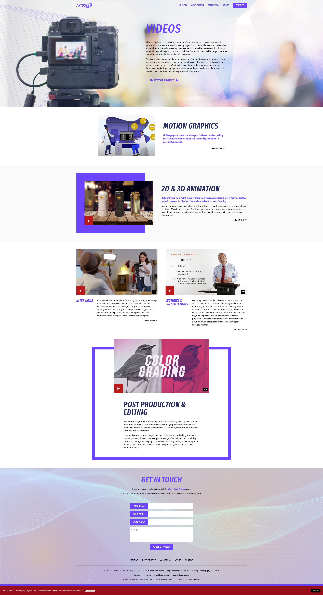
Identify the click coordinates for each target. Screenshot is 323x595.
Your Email (139, 514)
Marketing (213, 5)
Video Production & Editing (160, 571)
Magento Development (180, 575)
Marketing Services (130, 579)
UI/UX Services (141, 571)
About (226, 5)
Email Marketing (194, 579)
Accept (316, 590)
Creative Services (112, 571)
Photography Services (208, 571)
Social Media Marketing (164, 579)
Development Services (142, 575)
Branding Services (179, 571)
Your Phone (139, 522)
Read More (217, 148)
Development (197, 5)
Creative (183, 5)
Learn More (90, 590)
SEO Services (180, 579)
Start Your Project (161, 80)
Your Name (138, 506)
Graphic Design (127, 571)
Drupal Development (161, 575)
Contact (240, 5)
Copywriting (193, 571)
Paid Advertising (146, 579)
